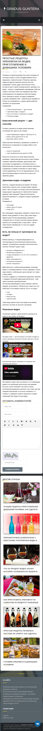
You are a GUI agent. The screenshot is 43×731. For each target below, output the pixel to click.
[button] (5, 421)
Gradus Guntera (22, 9)
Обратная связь (8, 718)
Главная (5, 715)
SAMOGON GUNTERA (27, 725)
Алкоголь (7, 72)
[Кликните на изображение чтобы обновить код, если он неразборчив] (10, 456)
